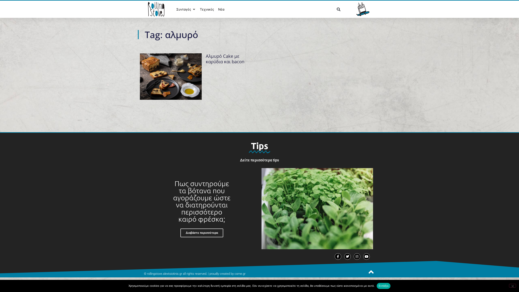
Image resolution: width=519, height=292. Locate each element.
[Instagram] (357, 256)
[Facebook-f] (338, 256)
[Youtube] (366, 256)
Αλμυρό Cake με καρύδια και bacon (225, 58)
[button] (186, 9)
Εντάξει (384, 285)
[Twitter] (347, 256)
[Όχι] (512, 286)
